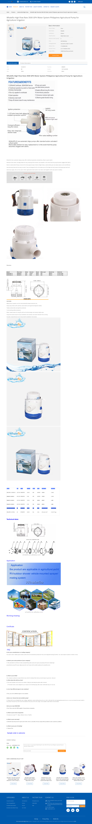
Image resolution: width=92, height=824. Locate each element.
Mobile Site (55, 818)
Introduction (24, 801)
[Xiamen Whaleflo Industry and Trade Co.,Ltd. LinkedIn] (74, 1)
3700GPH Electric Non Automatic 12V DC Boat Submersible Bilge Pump (46, 779)
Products (15, 6)
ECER (75, 821)
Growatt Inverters (10, 801)
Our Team (24, 807)
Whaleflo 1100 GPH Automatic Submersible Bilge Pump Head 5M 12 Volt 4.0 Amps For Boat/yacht (13, 779)
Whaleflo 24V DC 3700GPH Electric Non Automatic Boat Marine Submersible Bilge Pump (62, 779)
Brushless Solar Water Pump (12, 807)
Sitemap (36, 818)
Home (10, 6)
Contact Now (55, 55)
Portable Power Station (11, 805)
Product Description (25, 63)
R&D (33, 805)
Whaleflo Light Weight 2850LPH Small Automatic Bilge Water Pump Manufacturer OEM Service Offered (30, 780)
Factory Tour (28, 6)
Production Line (35, 801)
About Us (21, 6)
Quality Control (37, 6)
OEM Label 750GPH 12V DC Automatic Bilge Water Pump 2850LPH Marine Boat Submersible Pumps (78, 779)
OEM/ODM (34, 803)
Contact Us (46, 6)
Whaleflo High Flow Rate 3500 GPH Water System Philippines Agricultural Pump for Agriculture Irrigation (53, 12)
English (81, 1)
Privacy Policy (45, 818)
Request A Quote (55, 6)
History (23, 803)
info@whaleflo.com (23, 1)
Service (23, 805)
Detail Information (12, 63)
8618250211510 (16, 745)
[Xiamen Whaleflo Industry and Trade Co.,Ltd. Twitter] (72, 1)
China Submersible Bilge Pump (22, 821)
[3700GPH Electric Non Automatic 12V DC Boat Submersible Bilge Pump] (46, 769)
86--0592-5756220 (36, 1)
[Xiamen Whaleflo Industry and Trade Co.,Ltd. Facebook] (69, 1)
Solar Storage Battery (11, 803)
